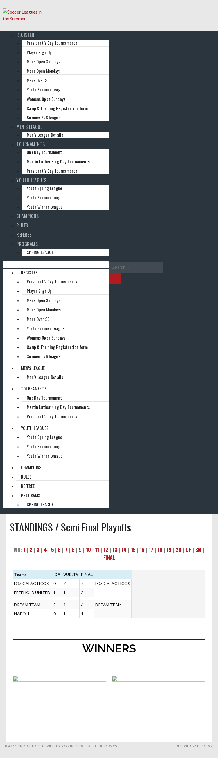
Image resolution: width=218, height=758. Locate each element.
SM (198, 549)
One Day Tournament (44, 152)
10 (88, 549)
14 (124, 549)
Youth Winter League (45, 207)
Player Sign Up (39, 52)
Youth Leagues (31, 180)
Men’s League (29, 126)
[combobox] (136, 267)
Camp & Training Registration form (57, 108)
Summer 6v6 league (43, 117)
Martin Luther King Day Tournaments (58, 161)
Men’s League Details (45, 135)
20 (178, 549)
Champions (27, 216)
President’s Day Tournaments (52, 43)
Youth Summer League (46, 89)
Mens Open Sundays (43, 61)
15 (133, 549)
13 (114, 549)
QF (188, 549)
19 (169, 549)
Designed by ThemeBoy (195, 746)
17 (151, 549)
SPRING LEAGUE (40, 252)
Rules (22, 225)
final (109, 557)
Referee (23, 234)
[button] (56, 264)
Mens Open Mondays (44, 71)
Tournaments (30, 144)
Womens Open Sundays (46, 99)
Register (25, 34)
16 (142, 549)
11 (97, 549)
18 (160, 549)
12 (105, 549)
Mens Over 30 (38, 80)
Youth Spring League (44, 188)
